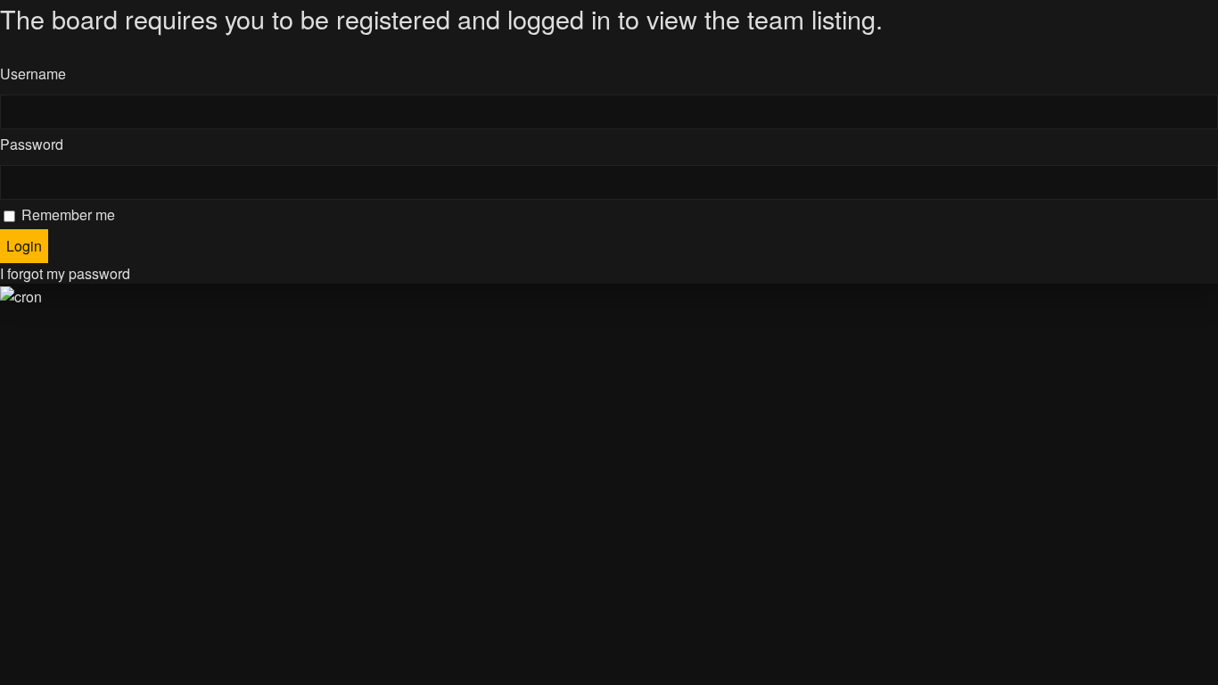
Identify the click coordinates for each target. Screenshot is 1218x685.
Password (31, 144)
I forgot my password (65, 273)
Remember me (66, 214)
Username (33, 73)
